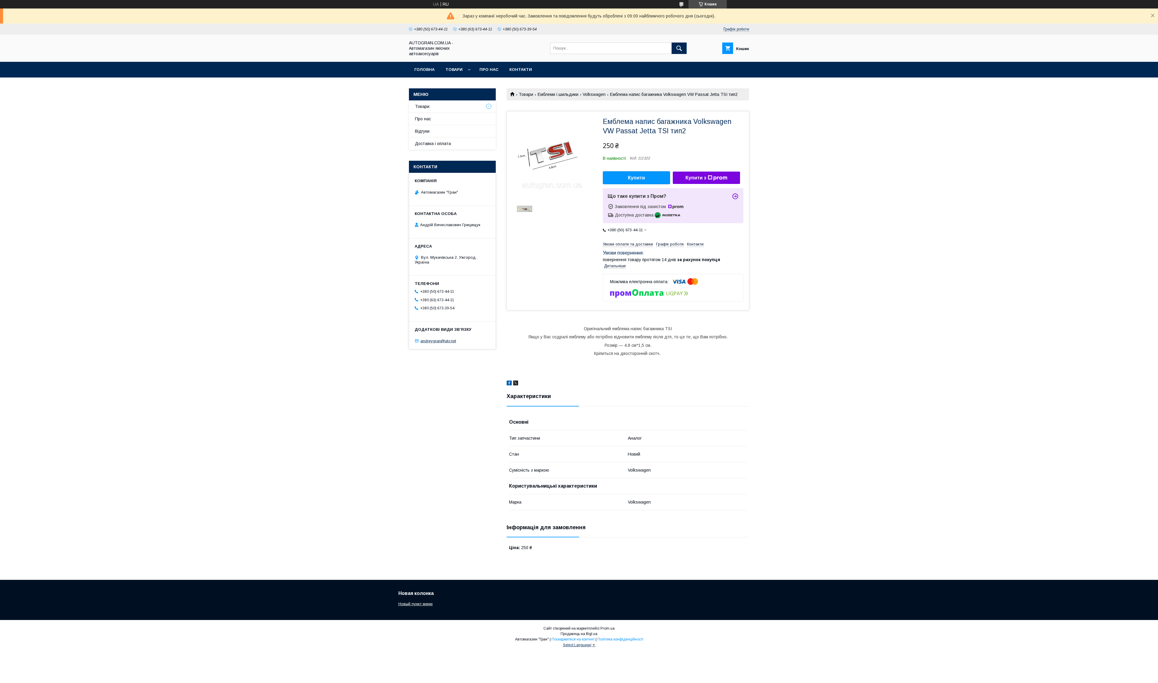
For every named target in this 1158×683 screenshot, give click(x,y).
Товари (454, 69)
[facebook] (509, 383)
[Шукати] (679, 48)
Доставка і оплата (433, 143)
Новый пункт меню (415, 604)
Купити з (695, 177)
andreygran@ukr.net (438, 341)
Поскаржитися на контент (573, 639)
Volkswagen (594, 94)
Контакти (520, 69)
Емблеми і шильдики (558, 94)
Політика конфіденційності (620, 639)
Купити (636, 177)
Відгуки (422, 131)
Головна (424, 69)
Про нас (488, 69)
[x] (515, 383)
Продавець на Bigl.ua (579, 634)
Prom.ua (607, 628)
